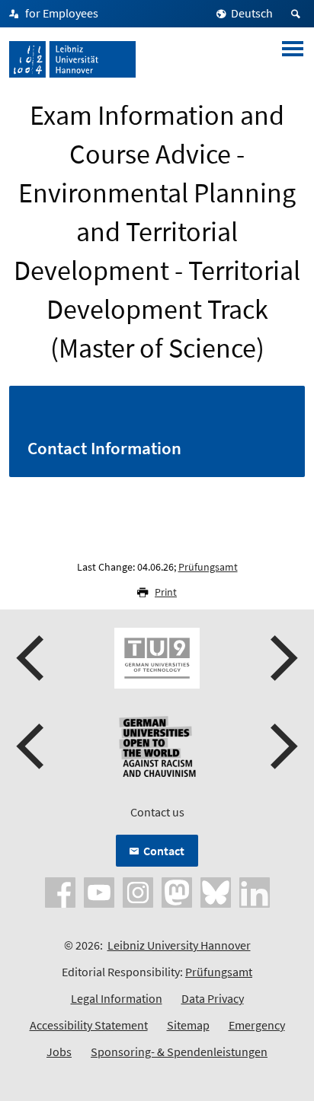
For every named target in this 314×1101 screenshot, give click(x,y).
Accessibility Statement (89, 1025)
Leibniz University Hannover (179, 945)
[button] (32, 658)
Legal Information (116, 998)
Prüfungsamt (208, 567)
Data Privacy (212, 998)
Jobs (59, 1051)
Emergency (257, 1025)
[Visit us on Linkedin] (255, 891)
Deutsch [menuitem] (252, 13)
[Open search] (298, 13)
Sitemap (188, 1025)
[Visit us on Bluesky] (216, 891)
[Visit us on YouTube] (99, 891)
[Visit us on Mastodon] (177, 891)
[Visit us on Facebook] (60, 891)
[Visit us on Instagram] (138, 891)
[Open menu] (292, 59)
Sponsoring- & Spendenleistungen (179, 1051)
